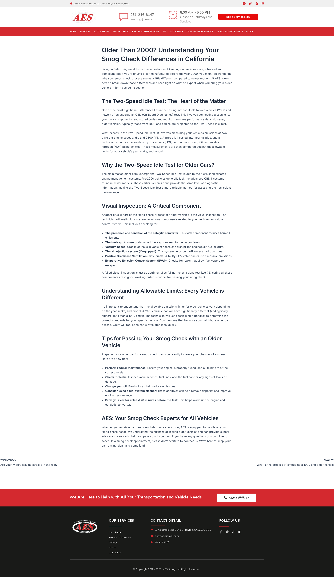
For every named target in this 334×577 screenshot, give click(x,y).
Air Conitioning (173, 31)
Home (73, 31)
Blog (249, 31)
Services (85, 31)
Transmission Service (199, 31)
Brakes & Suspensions (145, 31)
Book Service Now (238, 16)
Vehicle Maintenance (230, 31)
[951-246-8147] (123, 17)
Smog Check (121, 31)
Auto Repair (101, 31)
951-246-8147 (142, 14)
